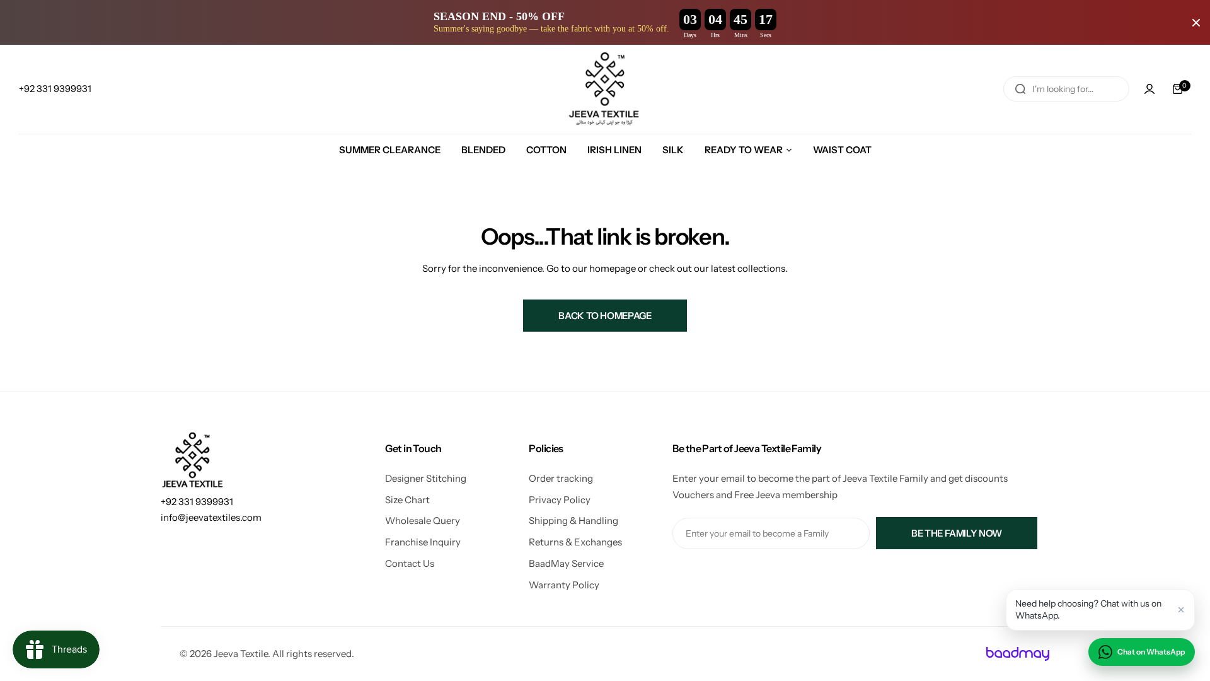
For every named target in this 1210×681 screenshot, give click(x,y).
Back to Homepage (604, 316)
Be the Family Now (956, 533)
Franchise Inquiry (423, 542)
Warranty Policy (564, 585)
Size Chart (407, 500)
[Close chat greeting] (1181, 610)
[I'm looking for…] (1020, 89)
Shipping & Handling (573, 521)
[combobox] (1066, 89)
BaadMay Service (566, 563)
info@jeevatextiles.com (211, 517)
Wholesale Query (422, 521)
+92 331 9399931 (197, 502)
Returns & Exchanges (575, 542)
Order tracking (561, 478)
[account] (1149, 89)
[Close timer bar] (1196, 22)
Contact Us (409, 563)
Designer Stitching (425, 478)
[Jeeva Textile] (605, 89)
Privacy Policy (560, 500)
